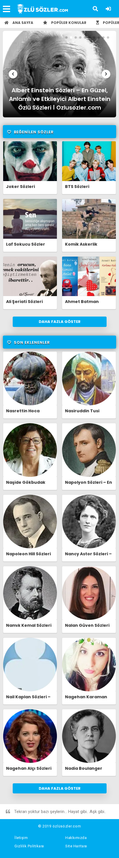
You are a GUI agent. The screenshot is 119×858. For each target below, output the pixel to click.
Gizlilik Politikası (29, 846)
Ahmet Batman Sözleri (82, 304)
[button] (13, 74)
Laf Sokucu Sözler (25, 244)
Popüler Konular (68, 22)
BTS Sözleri (77, 186)
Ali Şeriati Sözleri (24, 301)
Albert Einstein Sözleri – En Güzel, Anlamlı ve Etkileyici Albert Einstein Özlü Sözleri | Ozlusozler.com (59, 98)
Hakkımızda (76, 838)
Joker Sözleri (20, 186)
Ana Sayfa (22, 22)
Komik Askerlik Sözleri (81, 246)
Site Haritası (76, 846)
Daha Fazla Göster (60, 321)
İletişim (21, 838)
